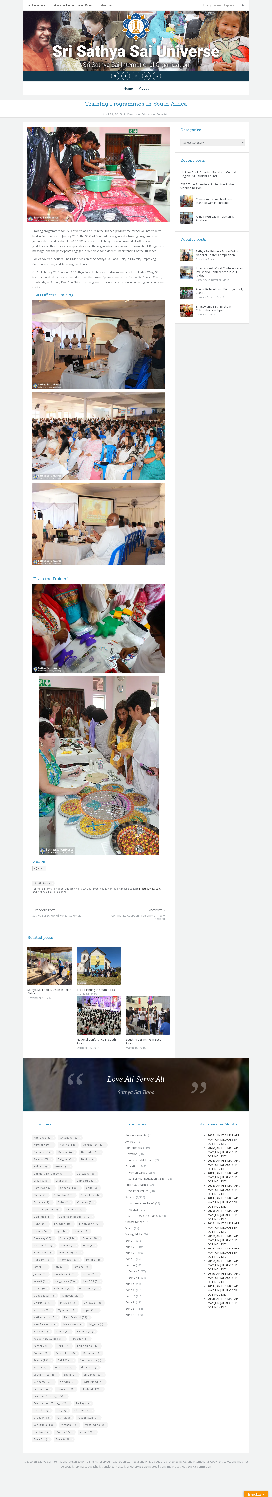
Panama (85, 1331)
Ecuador (62, 1224)
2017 (211, 1248)
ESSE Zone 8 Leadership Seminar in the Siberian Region (207, 186)
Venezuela (43, 1425)
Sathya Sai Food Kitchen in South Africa (49, 991)
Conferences (203, 280)
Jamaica (81, 1267)
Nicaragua (72, 1324)
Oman (62, 1331)
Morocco (41, 1310)
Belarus (41, 1159)
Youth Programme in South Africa (144, 1041)
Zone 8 (63, 1439)
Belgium (65, 1159)
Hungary (42, 1259)
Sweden (67, 1382)
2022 (211, 1185)
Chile (91, 1188)
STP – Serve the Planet (143, 1216)
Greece (90, 1238)
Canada (68, 1188)
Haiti (88, 1245)
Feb (223, 1135)
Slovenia (88, 1367)
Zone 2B (63, 1432)
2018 (211, 1236)
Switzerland (92, 1382)
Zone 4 (130, 1265)
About (144, 88)
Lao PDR (90, 1281)
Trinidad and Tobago (50, 1403)
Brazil (40, 1180)
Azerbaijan (93, 1145)
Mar (230, 1135)
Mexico (67, 1303)
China (39, 1195)
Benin (87, 1159)
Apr (237, 1135)
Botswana (85, 1173)
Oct (210, 1156)
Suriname (43, 1382)
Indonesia (68, 1259)
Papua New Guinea (48, 1338)
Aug (228, 1139)
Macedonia (88, 1288)
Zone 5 (211, 314)
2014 (211, 1286)
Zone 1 (212, 259)
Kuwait (40, 1281)
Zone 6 (86, 1432)
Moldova (92, 1303)
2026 (211, 1135)
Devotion (133, 114)
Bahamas (42, 1152)
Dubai (40, 1224)
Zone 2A (130, 1246)
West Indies (94, 1425)
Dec (224, 1156)
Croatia (41, 1202)
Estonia (40, 1231)
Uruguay (41, 1417)
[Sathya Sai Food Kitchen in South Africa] (59, 966)
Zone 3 (130, 1259)
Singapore (63, 1367)
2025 (211, 1148)
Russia (41, 1360)
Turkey (82, 1403)
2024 (211, 1160)
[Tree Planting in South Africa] (108, 966)
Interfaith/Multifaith (140, 1160)
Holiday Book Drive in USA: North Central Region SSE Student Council (208, 174)
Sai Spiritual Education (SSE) (146, 1178)
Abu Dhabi (43, 1137)
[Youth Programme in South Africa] (157, 1016)
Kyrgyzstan (65, 1281)
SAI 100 (65, 1360)
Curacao (84, 1202)
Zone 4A (133, 1271)
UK (61, 1410)
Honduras (42, 1252)
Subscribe (105, 5)
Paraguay (79, 1338)
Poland (40, 1353)
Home (128, 88)
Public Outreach (135, 1185)
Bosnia (61, 1166)
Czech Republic (46, 1209)
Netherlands (45, 1317)
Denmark (74, 1209)
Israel (39, 1267)
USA (63, 1417)
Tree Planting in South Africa (96, 990)
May (211, 1139)
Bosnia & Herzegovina (51, 1173)
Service (211, 297)
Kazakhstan (64, 1274)
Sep (234, 1152)
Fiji (61, 1231)
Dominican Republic (75, 1216)
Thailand (91, 1389)
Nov (217, 1156)
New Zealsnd (44, 1324)
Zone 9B (131, 1315)
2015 (211, 1273)
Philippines (87, 1346)
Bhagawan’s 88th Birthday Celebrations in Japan (214, 308)
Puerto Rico (65, 1353)
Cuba (63, 1202)
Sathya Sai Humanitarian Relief (72, 5)
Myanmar (66, 1310)
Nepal (89, 1310)
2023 (211, 1173)
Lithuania (62, 1288)
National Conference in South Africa (96, 1041)
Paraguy (41, 1346)
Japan (39, 1274)
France (80, 1231)
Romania (91, 1353)
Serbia (40, 1367)
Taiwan (41, 1389)
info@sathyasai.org (150, 888)
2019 (211, 1223)
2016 (211, 1261)
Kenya (89, 1274)
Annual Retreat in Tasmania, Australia (215, 218)
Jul (222, 1139)
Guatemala (43, 1245)
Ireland (93, 1259)
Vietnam (68, 1425)
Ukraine (82, 1410)
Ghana (67, 1238)
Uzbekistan (87, 1417)
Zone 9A (162, 114)
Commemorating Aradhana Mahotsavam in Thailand (214, 201)
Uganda (41, 1410)
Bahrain (65, 1152)
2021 (211, 1198)
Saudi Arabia (90, 1360)
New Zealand (75, 1317)
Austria (67, 1145)
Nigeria (96, 1324)
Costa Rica (90, 1195)
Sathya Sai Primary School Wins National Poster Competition (217, 253)
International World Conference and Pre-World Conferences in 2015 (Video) (220, 271)
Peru (63, 1346)
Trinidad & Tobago (49, 1396)
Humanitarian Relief (141, 1203)
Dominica (42, 1216)
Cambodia (86, 1180)
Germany (42, 1238)
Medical (133, 1209)
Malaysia (70, 1295)
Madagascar (44, 1295)
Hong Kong (69, 1252)
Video (226, 280)
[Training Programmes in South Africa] (98, 174)
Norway (41, 1331)
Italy (59, 1267)
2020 (211, 1211)
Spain (69, 1374)
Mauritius (43, 1303)
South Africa (42, 883)
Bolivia (40, 1166)
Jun (216, 1139)
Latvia (40, 1288)
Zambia (41, 1432)
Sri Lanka (92, 1374)
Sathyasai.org (36, 5)
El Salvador (89, 1224)
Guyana (67, 1245)
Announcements (136, 1135)
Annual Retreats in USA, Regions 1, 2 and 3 (219, 291)
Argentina (69, 1137)
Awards (130, 1141)
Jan (218, 1135)
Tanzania (65, 1389)
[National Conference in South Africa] (108, 1016)
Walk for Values (138, 1191)
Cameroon (43, 1188)
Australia (42, 1145)
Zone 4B (134, 1277)
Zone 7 (40, 1439)
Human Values (137, 1172)
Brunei (62, 1180)
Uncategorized (134, 1222)
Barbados (89, 1152)
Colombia (63, 1195)
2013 (211, 1299)
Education (148, 114)
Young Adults (133, 1234)
